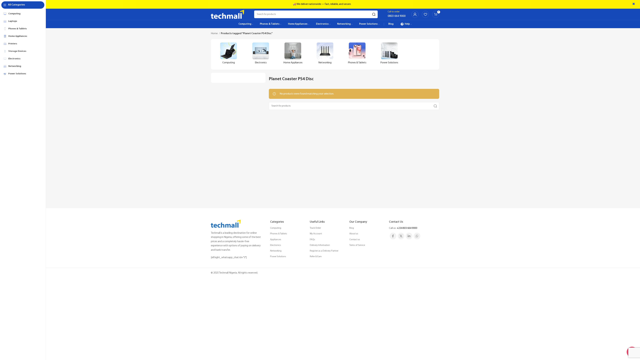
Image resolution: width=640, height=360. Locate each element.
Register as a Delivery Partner (324, 251)
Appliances (275, 239)
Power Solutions (278, 256)
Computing (275, 228)
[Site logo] (227, 14)
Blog (351, 228)
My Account (316, 233)
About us (353, 233)
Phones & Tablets (278, 233)
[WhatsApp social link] (417, 236)
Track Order (315, 228)
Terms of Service (357, 245)
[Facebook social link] (393, 236)
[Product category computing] (228, 54)
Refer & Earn (316, 256)
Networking (276, 251)
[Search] (374, 14)
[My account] (415, 14)
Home (214, 33)
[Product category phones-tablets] (357, 54)
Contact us (354, 239)
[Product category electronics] (260, 54)
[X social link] (401, 236)
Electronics (275, 245)
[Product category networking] (325, 54)
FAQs (312, 239)
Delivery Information (320, 245)
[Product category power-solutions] (389, 54)
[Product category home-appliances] (292, 54)
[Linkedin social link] (409, 236)
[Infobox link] (397, 14)
